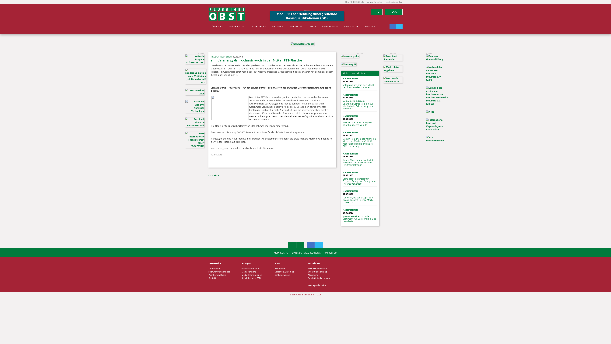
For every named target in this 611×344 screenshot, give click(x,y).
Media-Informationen (252, 275)
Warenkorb (280, 268)
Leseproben (214, 268)
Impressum (330, 252)
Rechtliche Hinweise (317, 268)
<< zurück (213, 175)
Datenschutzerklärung (306, 252)
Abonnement (330, 26)
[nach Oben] (292, 245)
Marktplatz (297, 26)
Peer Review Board (217, 275)
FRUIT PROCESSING (354, 2)
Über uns (217, 26)
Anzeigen (277, 26)
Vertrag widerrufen (317, 285)
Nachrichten (237, 26)
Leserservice (258, 26)
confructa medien (394, 2)
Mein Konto (281, 252)
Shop (313, 26)
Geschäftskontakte (250, 268)
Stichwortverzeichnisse (219, 271)
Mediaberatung (249, 271)
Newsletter (351, 26)
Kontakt (370, 26)
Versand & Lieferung (284, 271)
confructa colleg (374, 2)
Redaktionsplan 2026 (251, 278)
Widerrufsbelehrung (317, 271)
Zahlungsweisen (282, 275)
